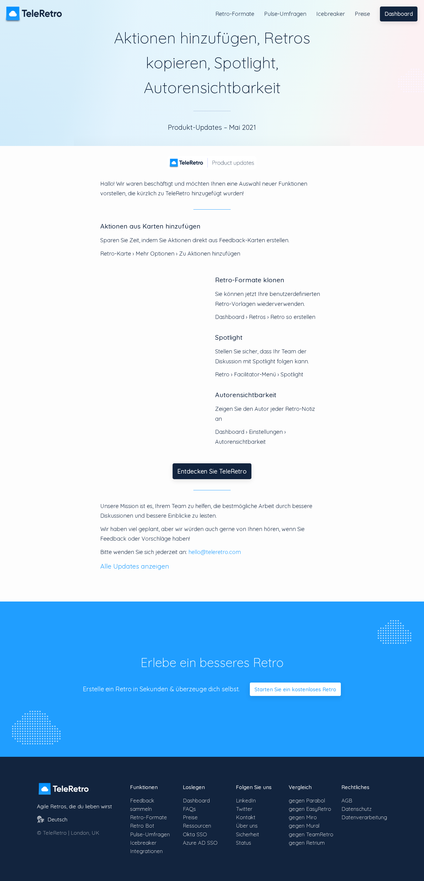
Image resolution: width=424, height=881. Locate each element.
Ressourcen (197, 825)
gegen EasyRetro (310, 809)
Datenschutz (356, 809)
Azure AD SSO (200, 842)
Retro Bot (142, 825)
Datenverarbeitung (364, 817)
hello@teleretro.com (214, 552)
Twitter (244, 809)
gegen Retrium (307, 842)
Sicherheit (247, 834)
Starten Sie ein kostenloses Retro (295, 689)
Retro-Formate (234, 13)
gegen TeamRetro (311, 834)
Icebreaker (330, 13)
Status (243, 842)
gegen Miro (303, 817)
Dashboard (399, 13)
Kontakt (245, 817)
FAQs (189, 809)
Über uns (247, 825)
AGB (346, 800)
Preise (362, 13)
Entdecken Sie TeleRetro (212, 471)
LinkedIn (246, 800)
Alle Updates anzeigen (134, 566)
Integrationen (146, 851)
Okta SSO (195, 834)
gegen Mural (304, 825)
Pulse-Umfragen (285, 13)
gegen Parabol (307, 800)
